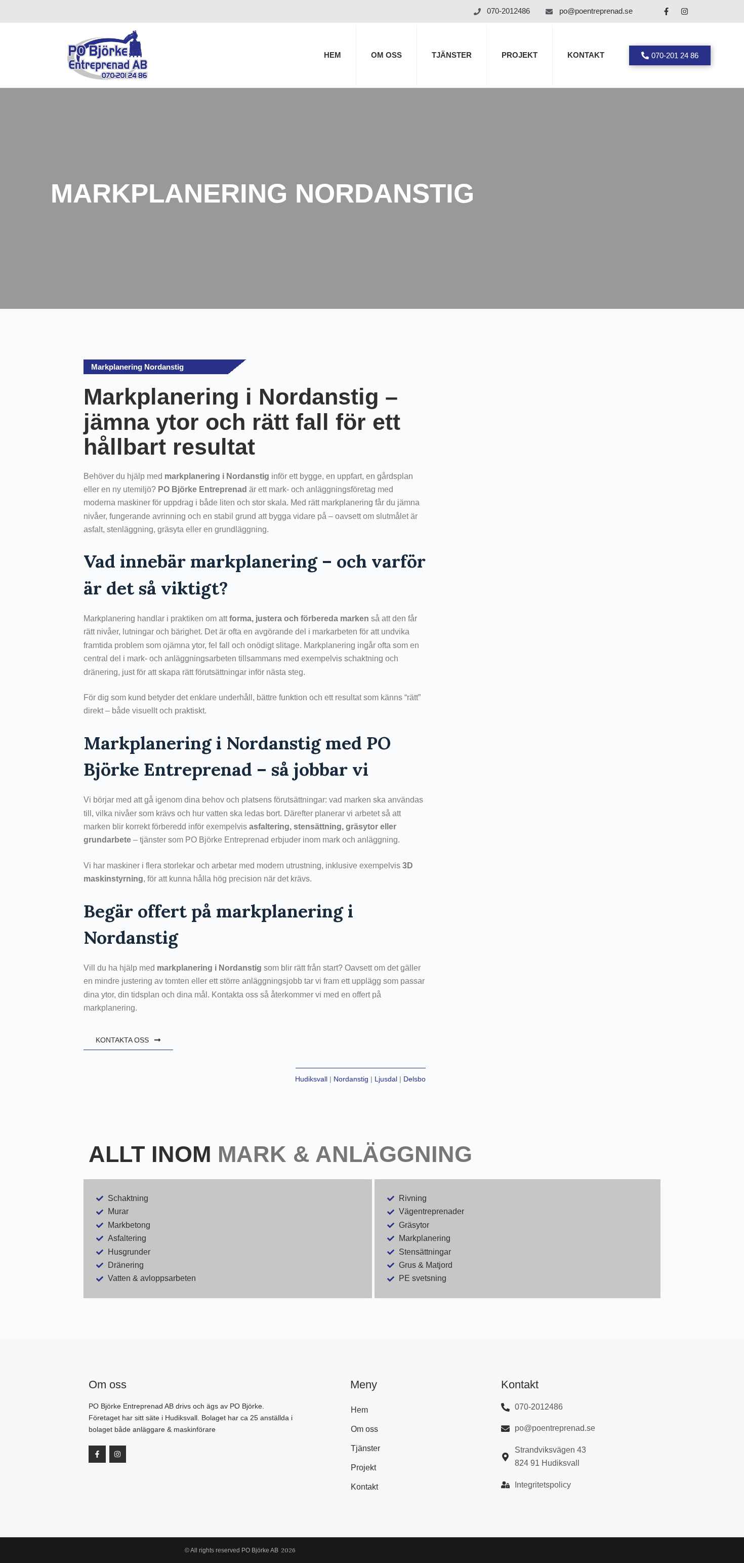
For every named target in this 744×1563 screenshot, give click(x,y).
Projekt (520, 55)
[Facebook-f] (666, 12)
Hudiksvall (311, 1079)
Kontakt (585, 55)
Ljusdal (386, 1079)
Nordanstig (351, 1079)
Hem (332, 55)
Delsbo (414, 1079)
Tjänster (452, 55)
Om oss (386, 55)
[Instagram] (684, 12)
